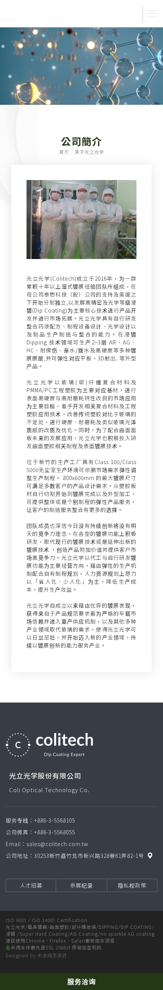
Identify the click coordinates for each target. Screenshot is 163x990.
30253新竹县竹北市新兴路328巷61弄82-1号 (89, 855)
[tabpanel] (81, 66)
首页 (64, 151)
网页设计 (57, 955)
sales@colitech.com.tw (57, 844)
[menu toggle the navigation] (152, 13)
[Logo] (40, 14)
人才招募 (31, 885)
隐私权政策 (132, 885)
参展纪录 (81, 885)
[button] (130, 13)
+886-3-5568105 (54, 820)
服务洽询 (81, 981)
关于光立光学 (89, 151)
